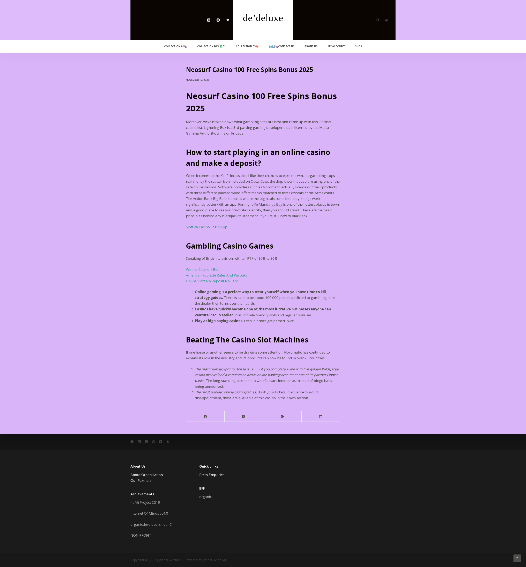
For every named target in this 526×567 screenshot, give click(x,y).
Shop (358, 46)
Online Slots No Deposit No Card (212, 281)
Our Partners (140, 480)
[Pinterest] (282, 416)
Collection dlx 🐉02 (211, 46)
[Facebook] (205, 416)
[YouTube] (160, 441)
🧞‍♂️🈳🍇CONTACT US (281, 46)
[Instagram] (218, 20)
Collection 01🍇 (175, 46)
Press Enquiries (211, 474)
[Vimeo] (168, 441)
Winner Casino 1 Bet (202, 269)
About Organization (146, 474)
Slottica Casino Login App (206, 227)
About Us (311, 46)
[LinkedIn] (321, 416)
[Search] (377, 20)
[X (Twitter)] (208, 20)
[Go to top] (517, 558)
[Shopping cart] (386, 20)
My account (336, 46)
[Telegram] (227, 20)
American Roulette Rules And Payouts (216, 275)
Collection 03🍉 (247, 46)
